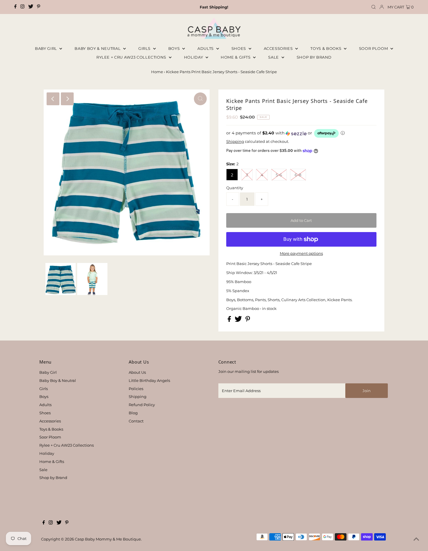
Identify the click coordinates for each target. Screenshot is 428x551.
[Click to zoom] (200, 98)
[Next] (67, 98)
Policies (136, 388)
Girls (145, 48)
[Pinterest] (39, 7)
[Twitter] (31, 7)
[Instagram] (22, 7)
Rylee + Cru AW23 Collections (66, 445)
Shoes (239, 48)
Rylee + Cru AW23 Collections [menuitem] (131, 57)
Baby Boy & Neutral (98, 48)
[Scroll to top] (416, 539)
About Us (137, 372)
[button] (301, 133)
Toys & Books (326, 48)
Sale (274, 57)
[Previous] (53, 98)
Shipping (235, 141)
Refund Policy (142, 404)
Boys (174, 48)
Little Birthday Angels (149, 380)
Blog (133, 412)
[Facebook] (15, 7)
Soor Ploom (50, 437)
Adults (206, 48)
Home (157, 71)
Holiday (46, 453)
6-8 (298, 175)
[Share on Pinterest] (247, 320)
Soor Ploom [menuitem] (374, 48)
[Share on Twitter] (239, 320)
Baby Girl (46, 48)
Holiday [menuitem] (194, 57)
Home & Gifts (236, 57)
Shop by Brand (53, 477)
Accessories (279, 48)
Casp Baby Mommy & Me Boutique (108, 539)
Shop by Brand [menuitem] (314, 57)
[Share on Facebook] (230, 320)
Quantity (234, 187)
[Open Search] (373, 7)
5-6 (279, 175)
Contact (136, 421)
